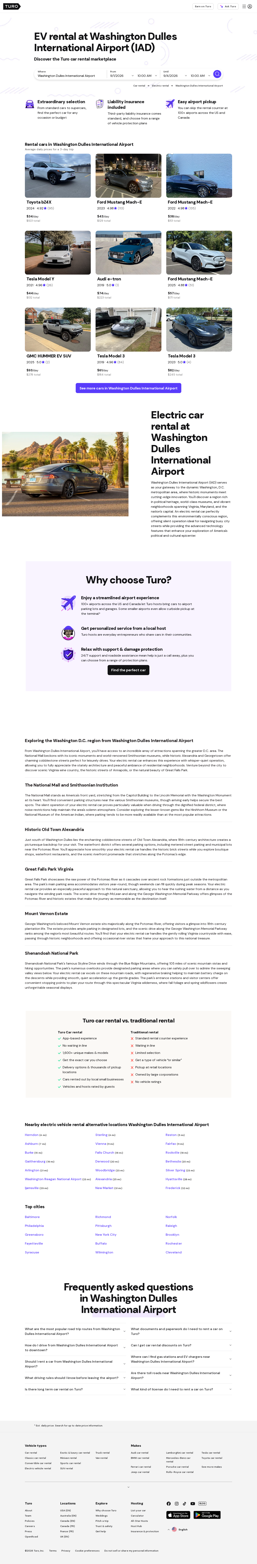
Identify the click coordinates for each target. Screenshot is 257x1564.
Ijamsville (36, 1188)
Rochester (174, 1243)
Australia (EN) (68, 1515)
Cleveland (174, 1252)
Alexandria (108, 1179)
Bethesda (178, 1161)
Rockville (177, 1152)
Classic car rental (35, 1458)
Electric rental (160, 85)
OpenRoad (31, 1536)
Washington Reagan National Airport (58, 1179)
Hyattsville (179, 1179)
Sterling (105, 1135)
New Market (108, 1188)
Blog (202, 1503)
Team (28, 1515)
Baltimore (32, 1217)
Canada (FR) (67, 1526)
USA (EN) (65, 1510)
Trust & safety (104, 1526)
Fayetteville (34, 1243)
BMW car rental (140, 1458)
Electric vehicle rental (38, 1468)
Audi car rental (140, 1452)
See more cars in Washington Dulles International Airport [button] (128, 388)
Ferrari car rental (141, 1466)
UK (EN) (64, 1536)
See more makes (212, 1466)
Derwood (107, 1161)
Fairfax (175, 1143)
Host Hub (136, 1526)
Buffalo (101, 1243)
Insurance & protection (145, 1531)
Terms (53, 1550)
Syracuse (32, 1252)
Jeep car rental (140, 1472)
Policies (30, 1521)
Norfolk (171, 1217)
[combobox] (71, 75)
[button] (247, 6)
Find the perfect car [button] (128, 670)
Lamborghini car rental (179, 1452)
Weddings (102, 1515)
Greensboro (34, 1234)
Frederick (178, 1188)
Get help (101, 1531)
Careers (30, 1526)
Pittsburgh (103, 1225)
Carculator (137, 1515)
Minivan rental (68, 1458)
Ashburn (35, 1143)
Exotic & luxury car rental (75, 1452)
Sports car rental (70, 1463)
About (28, 1510)
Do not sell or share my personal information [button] (131, 1550)
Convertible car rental (38, 1463)
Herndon (36, 1135)
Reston (175, 1135)
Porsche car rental (177, 1466)
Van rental (102, 1458)
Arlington (36, 1170)
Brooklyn (172, 1234)
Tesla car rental (211, 1452)
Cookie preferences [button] (87, 1550)
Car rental (139, 85)
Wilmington (104, 1252)
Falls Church (109, 1152)
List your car (138, 1510)
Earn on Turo (203, 6)
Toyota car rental (212, 1458)
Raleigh (171, 1225)
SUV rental (66, 1468)
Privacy (65, 1550)
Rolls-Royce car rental (180, 1472)
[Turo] (12, 6)
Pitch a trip (102, 1521)
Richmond (103, 1217)
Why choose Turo (106, 1510)
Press (28, 1531)
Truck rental (103, 1452)
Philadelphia (34, 1225)
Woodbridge (109, 1170)
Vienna (104, 1143)
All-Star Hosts (139, 1521)
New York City (105, 1234)
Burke (33, 1152)
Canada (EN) (67, 1521)
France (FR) (67, 1531)
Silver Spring (180, 1170)
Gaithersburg (39, 1161)
